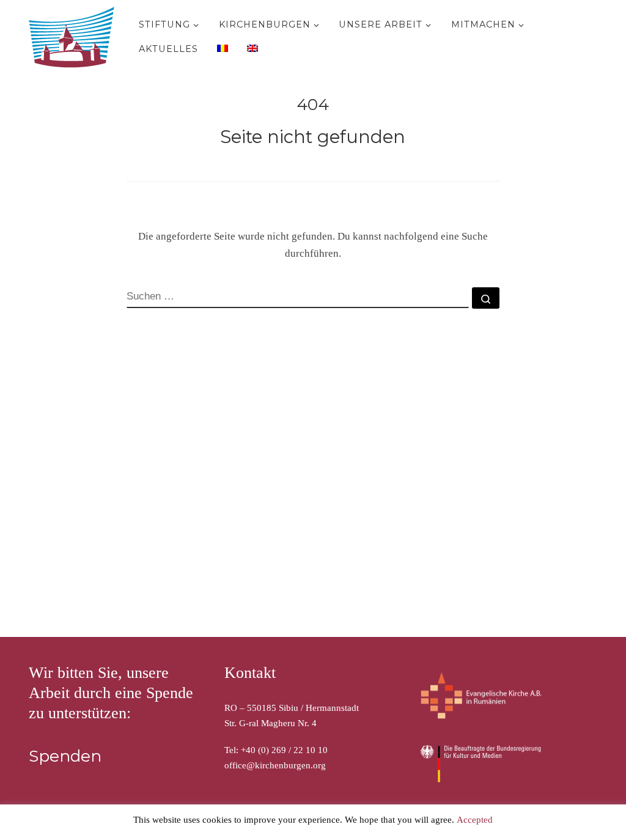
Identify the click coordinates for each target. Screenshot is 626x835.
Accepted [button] (475, 820)
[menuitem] (221, 47)
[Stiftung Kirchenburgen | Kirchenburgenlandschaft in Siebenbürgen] (74, 34)
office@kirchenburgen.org (275, 765)
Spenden (65, 756)
